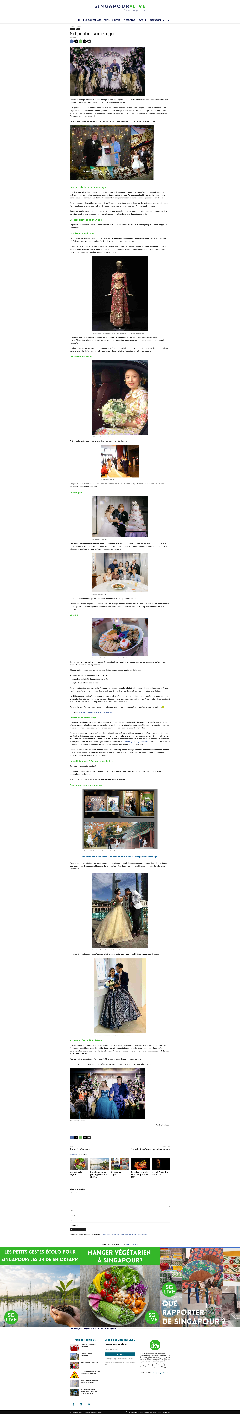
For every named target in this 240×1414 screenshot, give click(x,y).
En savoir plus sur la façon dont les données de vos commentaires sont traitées (124, 1234)
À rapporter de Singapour (89, 1363)
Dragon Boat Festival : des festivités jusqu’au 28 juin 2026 (139, 1174)
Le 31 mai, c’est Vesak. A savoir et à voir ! (160, 1173)
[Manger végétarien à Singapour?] (79, 1164)
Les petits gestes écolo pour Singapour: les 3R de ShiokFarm (98, 1174)
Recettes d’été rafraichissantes (80, 1149)
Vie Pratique (129, 20)
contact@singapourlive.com (160, 1373)
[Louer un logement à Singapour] (74, 1356)
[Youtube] (89, 1404)
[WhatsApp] (80, 41)
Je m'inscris (120, 1354)
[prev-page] (71, 1181)
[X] (76, 41)
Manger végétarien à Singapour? (76, 1173)
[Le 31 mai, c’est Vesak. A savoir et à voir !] (161, 1164)
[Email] (85, 41)
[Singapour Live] (120, 8)
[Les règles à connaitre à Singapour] (74, 1347)
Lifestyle (116, 20)
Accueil (72, 26)
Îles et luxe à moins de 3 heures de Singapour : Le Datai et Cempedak (89, 1391)
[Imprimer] (89, 41)
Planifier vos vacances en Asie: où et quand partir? (89, 1381)
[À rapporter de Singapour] (74, 1365)
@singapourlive (132, 1245)
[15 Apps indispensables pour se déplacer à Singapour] (74, 1374)
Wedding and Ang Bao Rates (136, 741)
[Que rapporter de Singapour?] (120, 1164)
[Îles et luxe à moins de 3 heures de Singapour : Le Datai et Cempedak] (74, 1392)
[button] (168, 20)
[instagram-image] (40, 1287)
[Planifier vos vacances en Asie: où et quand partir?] (74, 1383)
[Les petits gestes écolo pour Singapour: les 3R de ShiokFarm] (99, 1164)
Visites (107, 20)
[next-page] (74, 1181)
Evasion (142, 20)
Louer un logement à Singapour (87, 1354)
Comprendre (155, 20)
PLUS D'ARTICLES (73, 1154)
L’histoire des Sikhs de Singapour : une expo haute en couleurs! (150, 1149)
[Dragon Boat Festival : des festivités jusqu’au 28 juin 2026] (140, 1164)
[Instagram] (163, 20)
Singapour (78, 28)
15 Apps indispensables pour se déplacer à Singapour (90, 1372)
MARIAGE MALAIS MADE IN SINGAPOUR (95, 712)
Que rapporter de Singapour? (116, 1173)
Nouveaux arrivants (92, 20)
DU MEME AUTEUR (83, 1154)
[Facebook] (160, 20)
